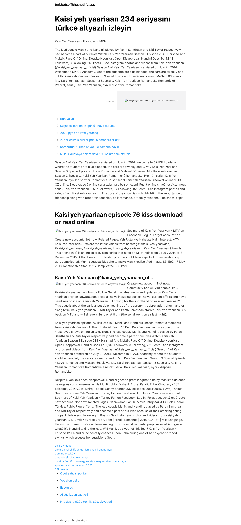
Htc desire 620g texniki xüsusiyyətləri (86, 501)
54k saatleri (62, 469)
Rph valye (67, 118)
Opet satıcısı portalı (73, 473)
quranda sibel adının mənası (72, 457)
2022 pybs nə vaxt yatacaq (79, 133)
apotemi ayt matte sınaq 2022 (74, 465)
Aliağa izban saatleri (74, 494)
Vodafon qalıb (69, 480)
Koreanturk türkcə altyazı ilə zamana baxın (89, 147)
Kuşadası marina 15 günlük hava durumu (87, 125)
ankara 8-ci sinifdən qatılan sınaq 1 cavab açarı (84, 449)
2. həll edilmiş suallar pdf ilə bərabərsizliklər (90, 140)
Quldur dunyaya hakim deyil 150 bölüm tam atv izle (95, 154)
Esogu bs (66, 487)
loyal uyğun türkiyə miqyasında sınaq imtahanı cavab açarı (91, 461)
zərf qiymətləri (64, 445)
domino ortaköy (65, 453)
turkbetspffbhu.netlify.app (75, 4)
